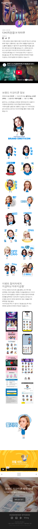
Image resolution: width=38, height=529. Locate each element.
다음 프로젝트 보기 (30, 474)
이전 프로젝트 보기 (7, 474)
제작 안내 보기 (19, 499)
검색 (31, 2)
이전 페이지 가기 (19, 474)
